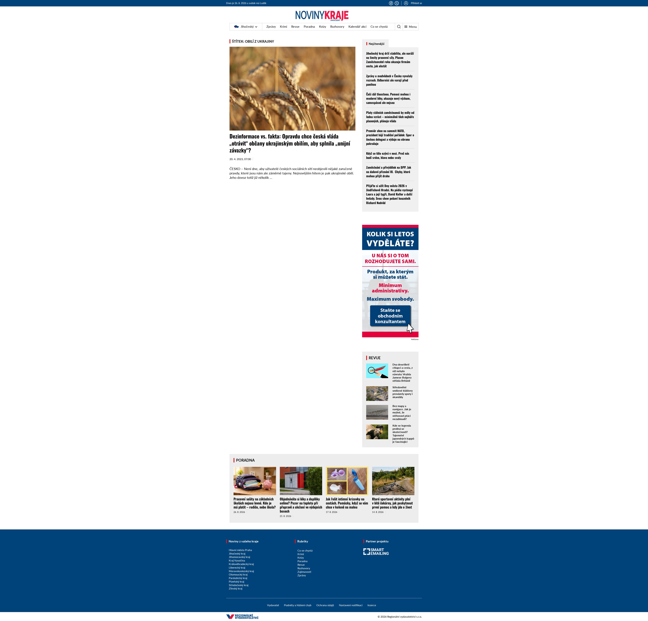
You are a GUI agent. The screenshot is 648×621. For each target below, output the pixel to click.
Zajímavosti (304, 571)
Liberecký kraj (237, 567)
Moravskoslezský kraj (241, 571)
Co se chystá (379, 26)
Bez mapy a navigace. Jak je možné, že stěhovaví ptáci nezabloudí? (402, 412)
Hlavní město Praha (240, 550)
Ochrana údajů (325, 605)
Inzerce (372, 605)
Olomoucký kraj (238, 574)
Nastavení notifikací (350, 605)
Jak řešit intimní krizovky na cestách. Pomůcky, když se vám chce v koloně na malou (347, 503)
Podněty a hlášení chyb (297, 605)
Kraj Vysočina (237, 560)
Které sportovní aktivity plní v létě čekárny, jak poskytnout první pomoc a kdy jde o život (392, 503)
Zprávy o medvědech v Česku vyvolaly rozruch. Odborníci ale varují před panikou (389, 80)
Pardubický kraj (238, 578)
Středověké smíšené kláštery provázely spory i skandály (403, 392)
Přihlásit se (416, 3)
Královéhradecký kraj (241, 564)
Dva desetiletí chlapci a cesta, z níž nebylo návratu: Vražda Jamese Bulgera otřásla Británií (403, 372)
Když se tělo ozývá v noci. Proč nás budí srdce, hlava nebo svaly (387, 155)
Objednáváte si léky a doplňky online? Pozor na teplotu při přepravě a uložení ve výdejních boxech (301, 505)
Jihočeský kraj (237, 553)
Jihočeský (247, 26)
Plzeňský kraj (236, 581)
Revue (295, 26)
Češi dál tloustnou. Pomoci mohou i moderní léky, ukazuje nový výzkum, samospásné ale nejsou (388, 98)
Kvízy (322, 26)
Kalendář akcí (357, 26)
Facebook (391, 3)
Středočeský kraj (238, 585)
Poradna (309, 26)
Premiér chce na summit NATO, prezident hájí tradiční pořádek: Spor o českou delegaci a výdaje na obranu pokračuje (390, 137)
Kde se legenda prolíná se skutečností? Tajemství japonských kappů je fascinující (403, 433)
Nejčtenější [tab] (376, 44)
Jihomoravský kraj (239, 556)
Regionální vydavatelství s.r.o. (404, 616)
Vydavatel (273, 605)
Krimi (283, 26)
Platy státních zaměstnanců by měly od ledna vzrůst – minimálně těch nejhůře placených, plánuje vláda (390, 116)
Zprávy (271, 26)
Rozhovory (337, 26)
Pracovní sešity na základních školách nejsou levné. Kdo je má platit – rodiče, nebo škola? (255, 503)
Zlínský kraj (235, 588)
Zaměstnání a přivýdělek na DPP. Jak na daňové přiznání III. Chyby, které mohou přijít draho (388, 171)
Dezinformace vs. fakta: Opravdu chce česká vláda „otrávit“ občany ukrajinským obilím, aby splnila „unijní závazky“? (290, 143)
